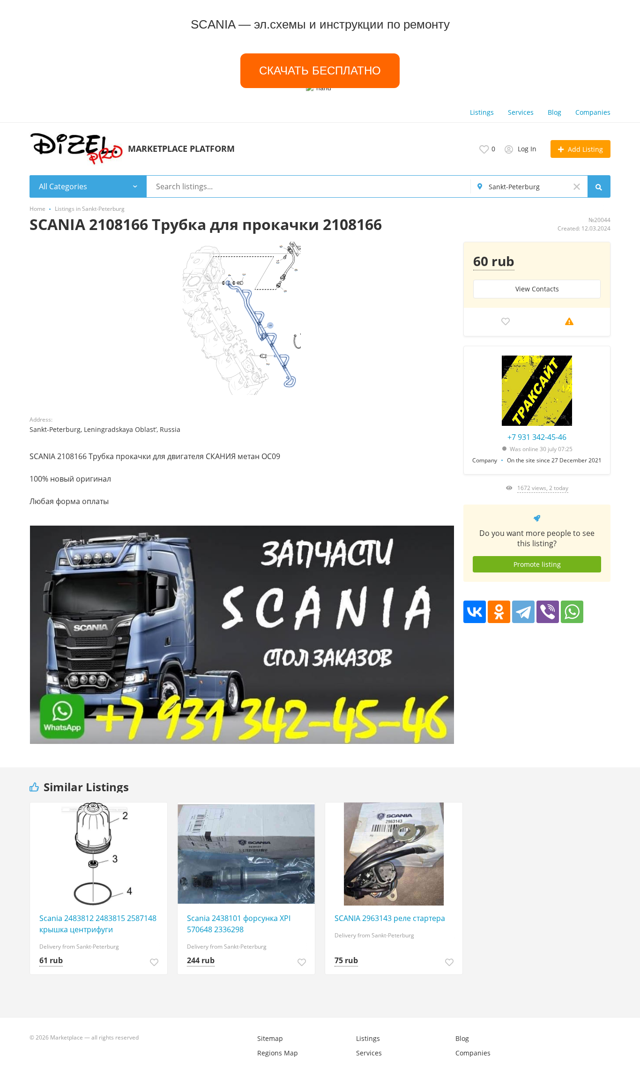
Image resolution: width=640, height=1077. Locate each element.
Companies (592, 112)
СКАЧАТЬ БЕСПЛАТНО (320, 70)
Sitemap (270, 1038)
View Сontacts (537, 288)
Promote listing (537, 564)
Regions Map (277, 1052)
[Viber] (547, 612)
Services (521, 112)
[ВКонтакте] (474, 612)
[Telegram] (523, 612)
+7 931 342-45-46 (536, 437)
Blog (554, 112)
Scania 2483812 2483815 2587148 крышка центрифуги (97, 924)
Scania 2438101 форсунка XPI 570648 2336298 (238, 924)
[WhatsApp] (572, 612)
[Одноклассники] (499, 612)
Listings (482, 112)
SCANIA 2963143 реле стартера (390, 918)
